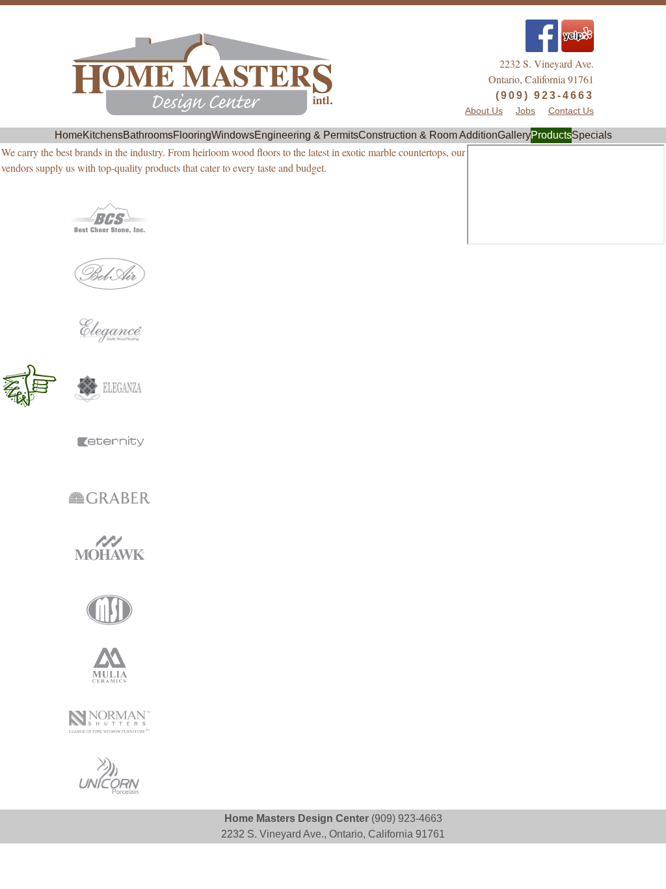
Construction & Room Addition (428, 135)
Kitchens (103, 135)
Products (551, 135)
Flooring (192, 135)
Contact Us (571, 111)
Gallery (514, 135)
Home (69, 135)
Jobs (525, 111)
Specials (592, 135)
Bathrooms (148, 135)
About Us (484, 111)
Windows (232, 135)
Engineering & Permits (306, 135)
